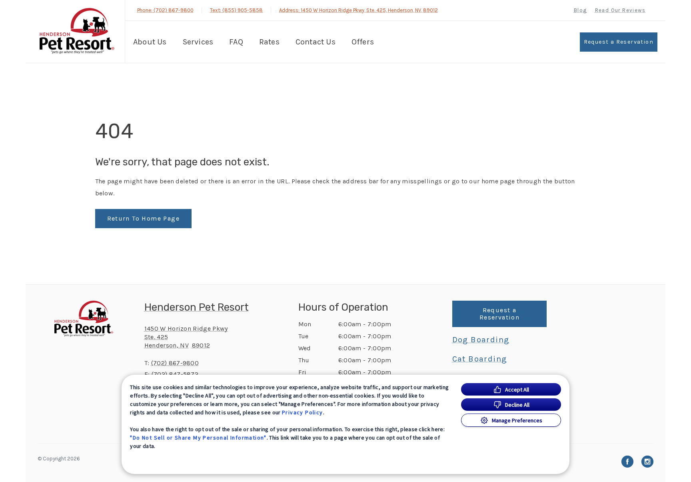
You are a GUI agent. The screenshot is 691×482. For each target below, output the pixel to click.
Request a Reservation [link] (618, 41)
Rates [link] (269, 41)
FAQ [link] (236, 41)
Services (198, 41)
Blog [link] (580, 10)
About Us (150, 41)
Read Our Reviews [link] (620, 10)
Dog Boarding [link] (480, 339)
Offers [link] (362, 41)
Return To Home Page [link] (143, 218)
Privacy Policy (302, 412)
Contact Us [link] (316, 41)
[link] (77, 31)
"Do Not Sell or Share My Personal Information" (198, 437)
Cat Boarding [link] (479, 359)
